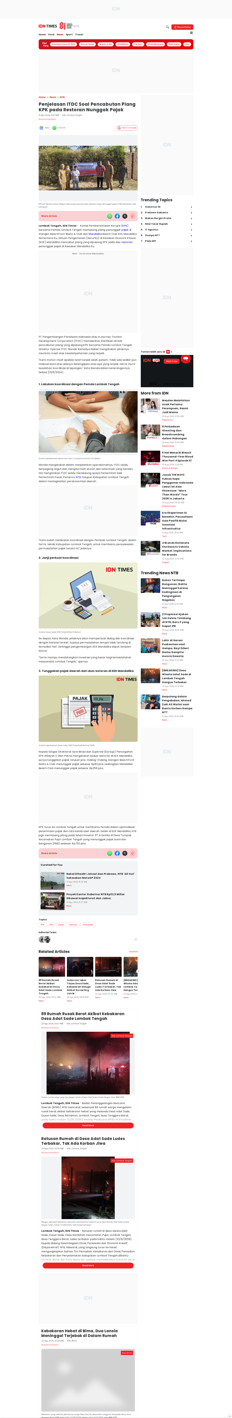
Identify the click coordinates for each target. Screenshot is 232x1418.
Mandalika (95, 234)
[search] (168, 27)
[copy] (132, 216)
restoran (126, 242)
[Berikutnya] (138, 1125)
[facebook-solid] (117, 216)
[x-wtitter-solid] (124, 216)
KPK (124, 226)
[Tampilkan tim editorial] (136, 939)
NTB (78, 477)
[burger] (191, 32)
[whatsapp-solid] (109, 216)
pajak (124, 230)
